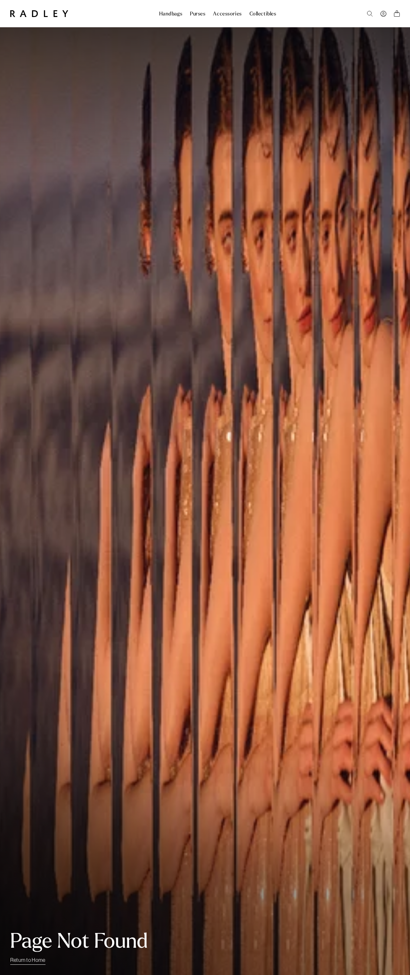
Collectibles (263, 14)
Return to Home (27, 960)
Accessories (227, 14)
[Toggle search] (370, 14)
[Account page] (383, 14)
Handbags (170, 14)
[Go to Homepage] (39, 13)
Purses (197, 14)
